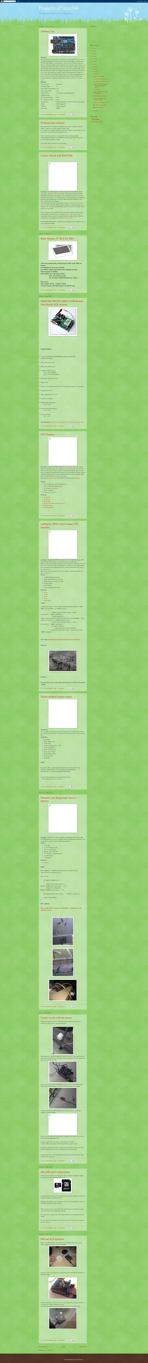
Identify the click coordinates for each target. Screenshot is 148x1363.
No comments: (61, 114)
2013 (93, 59)
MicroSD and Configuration (55, 1171)
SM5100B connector (74, 203)
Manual (45, 592)
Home (63, 1347)
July (95, 66)
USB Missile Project (49, 507)
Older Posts (83, 1347)
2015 (93, 53)
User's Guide (47, 497)
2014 (93, 56)
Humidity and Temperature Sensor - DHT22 (99, 99)
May (95, 71)
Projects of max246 (59, 7)
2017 (93, 48)
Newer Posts (43, 1347)
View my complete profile (96, 121)
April (95, 111)
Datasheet (46, 862)
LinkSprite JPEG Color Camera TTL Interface (100, 92)
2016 (93, 51)
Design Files (47, 501)
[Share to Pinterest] (75, 115)
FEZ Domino (47, 434)
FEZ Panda (76, 478)
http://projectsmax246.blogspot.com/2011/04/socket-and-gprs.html (67, 422)
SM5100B (54, 193)
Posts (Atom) (48, 1350)
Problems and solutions (53, 122)
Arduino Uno (47, 31)
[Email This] (68, 115)
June (95, 69)
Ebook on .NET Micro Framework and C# (54, 503)
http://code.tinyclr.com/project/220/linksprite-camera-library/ (64, 639)
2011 (93, 64)
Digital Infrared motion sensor (56, 696)
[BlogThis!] (70, 115)
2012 (93, 61)
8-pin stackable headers (67, 218)
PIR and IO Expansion (52, 1239)
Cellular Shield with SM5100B (57, 155)
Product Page (47, 600)
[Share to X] (71, 115)
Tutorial (46, 596)
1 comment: (61, 786)
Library (45, 598)
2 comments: (61, 426)
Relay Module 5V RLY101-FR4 (57, 238)
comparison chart (52, 478)
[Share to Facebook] (73, 115)
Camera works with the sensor (56, 1017)
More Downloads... (48, 505)
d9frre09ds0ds (95, 119)
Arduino (56, 488)
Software (46, 594)
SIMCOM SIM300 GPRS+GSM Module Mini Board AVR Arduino (62, 302)
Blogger (81, 1359)
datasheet (78, 59)
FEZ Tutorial (47, 499)
